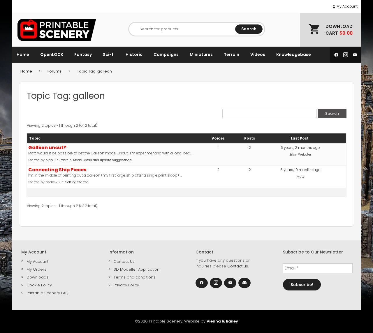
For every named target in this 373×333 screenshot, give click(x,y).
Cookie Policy (39, 285)
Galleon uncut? (47, 147)
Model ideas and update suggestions (102, 160)
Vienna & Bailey (222, 321)
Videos (257, 54)
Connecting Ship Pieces (57, 169)
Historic (134, 54)
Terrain (231, 54)
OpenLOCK (51, 54)
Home (23, 54)
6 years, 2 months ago (300, 147)
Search (248, 29)
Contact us (237, 266)
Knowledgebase (293, 54)
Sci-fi (109, 54)
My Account (347, 6)
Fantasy (83, 54)
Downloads (37, 277)
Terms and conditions (134, 277)
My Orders (36, 269)
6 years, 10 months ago (300, 169)
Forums (54, 71)
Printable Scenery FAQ (47, 293)
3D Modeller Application (136, 269)
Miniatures (201, 54)
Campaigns (166, 54)
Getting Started (77, 182)
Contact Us (124, 261)
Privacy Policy (126, 285)
